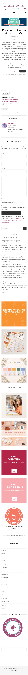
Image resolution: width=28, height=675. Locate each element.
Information (14, 27)
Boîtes (3, 553)
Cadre (3, 557)
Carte (3, 560)
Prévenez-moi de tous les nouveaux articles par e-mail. (13, 208)
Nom (3, 153)
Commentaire (5, 175)
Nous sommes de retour (10, 105)
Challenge (4, 567)
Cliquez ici (4, 292)
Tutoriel (3, 605)
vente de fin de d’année (10, 101)
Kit (2, 581)
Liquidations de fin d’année (10, 99)
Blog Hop (3, 550)
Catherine (11, 123)
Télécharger (22, 71)
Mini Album (4, 584)
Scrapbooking (5, 601)
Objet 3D (3, 591)
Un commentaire (22, 113)
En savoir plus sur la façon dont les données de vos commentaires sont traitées (12, 220)
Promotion (4, 598)
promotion (4, 109)
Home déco (4, 574)
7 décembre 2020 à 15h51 (13, 125)
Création (3, 570)
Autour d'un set (5, 546)
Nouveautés (4, 588)
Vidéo (3, 608)
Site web (3, 168)
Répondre (11, 127)
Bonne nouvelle (7, 103)
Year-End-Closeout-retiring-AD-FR (10, 71)
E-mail (3, 161)
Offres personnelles (7, 595)
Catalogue (4, 564)
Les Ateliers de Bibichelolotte (14, 535)
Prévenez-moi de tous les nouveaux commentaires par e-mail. (11, 201)
